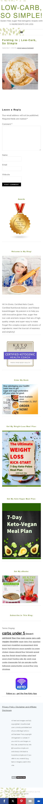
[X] (13, 801)
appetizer (37, 642)
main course (26, 638)
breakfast (16, 645)
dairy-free (28, 642)
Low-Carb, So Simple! (21, 11)
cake (21, 659)
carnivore (6, 638)
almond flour (20, 652)
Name (5, 155)
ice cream (36, 648)
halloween (6, 666)
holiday (24, 655)
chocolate (14, 641)
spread (36, 652)
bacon (4, 648)
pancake (28, 662)
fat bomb (29, 652)
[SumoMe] (38, 801)
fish (19, 662)
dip (25, 659)
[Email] (30, 801)
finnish (12, 655)
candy (29, 659)
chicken (5, 652)
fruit (9, 648)
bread (18, 655)
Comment (7, 124)
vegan (21, 642)
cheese (12, 652)
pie (23, 662)
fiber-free (16, 638)
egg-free (5, 655)
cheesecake (13, 662)
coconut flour (28, 666)
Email (4, 164)
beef (34, 655)
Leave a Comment (28, 48)
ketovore (15, 648)
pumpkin (28, 648)
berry (9, 645)
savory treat (7, 659)
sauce (21, 648)
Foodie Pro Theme (21, 793)
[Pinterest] (21, 801)
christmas (6, 669)
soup (34, 659)
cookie (4, 662)
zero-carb (36, 638)
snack (4, 645)
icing (36, 666)
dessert (29, 633)
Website (6, 174)
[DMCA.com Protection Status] (18, 778)
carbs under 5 (13, 633)
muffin (34, 662)
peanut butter (16, 666)
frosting (16, 659)
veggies (5, 641)
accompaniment (27, 645)
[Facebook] (4, 801)
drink (36, 645)
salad (29, 655)
